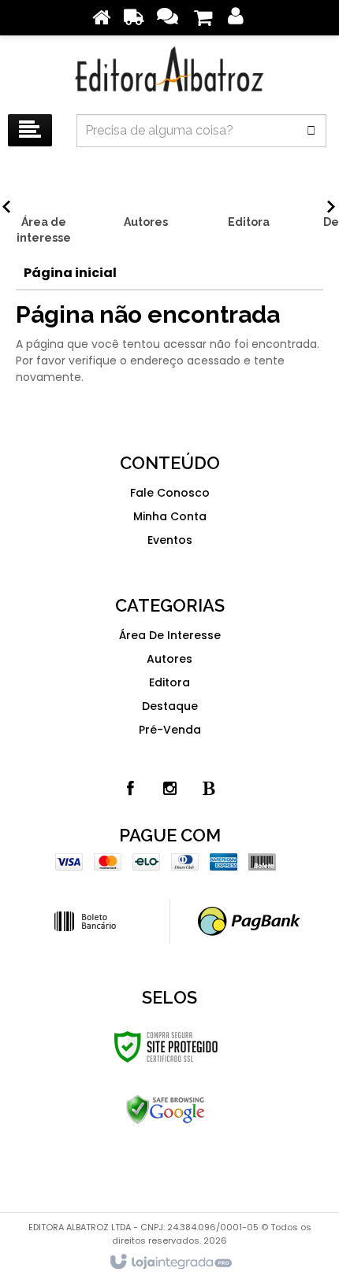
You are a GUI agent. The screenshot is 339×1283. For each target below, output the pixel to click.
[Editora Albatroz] (169, 70)
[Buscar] (311, 130)
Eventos (169, 540)
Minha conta (170, 516)
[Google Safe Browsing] (166, 1110)
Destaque (170, 706)
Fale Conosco (170, 493)
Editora (169, 682)
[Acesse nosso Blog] (209, 788)
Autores (169, 659)
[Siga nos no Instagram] (169, 788)
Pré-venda (170, 730)
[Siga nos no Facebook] (130, 788)
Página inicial (70, 273)
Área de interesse (170, 635)
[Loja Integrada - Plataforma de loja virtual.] (169, 1262)
